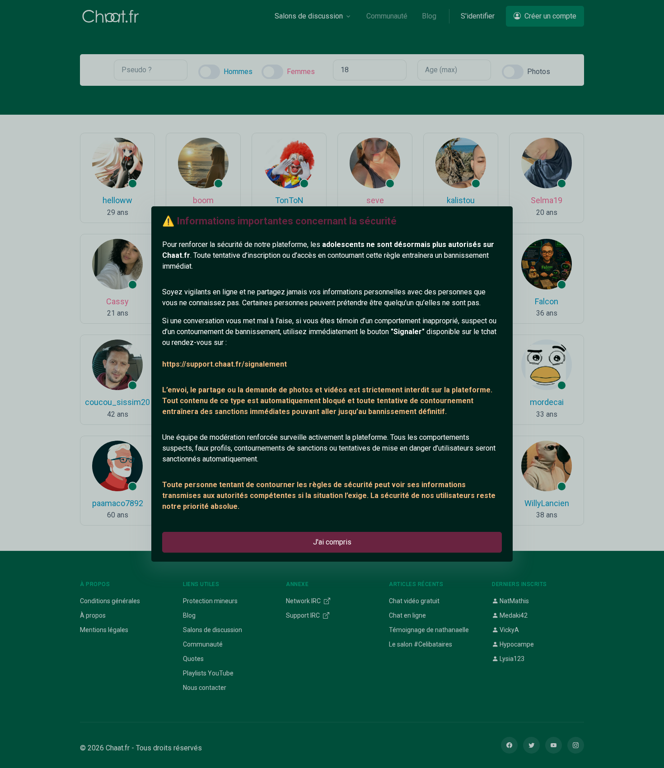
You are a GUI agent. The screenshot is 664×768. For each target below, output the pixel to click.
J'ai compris (332, 542)
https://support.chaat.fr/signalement (224, 364)
